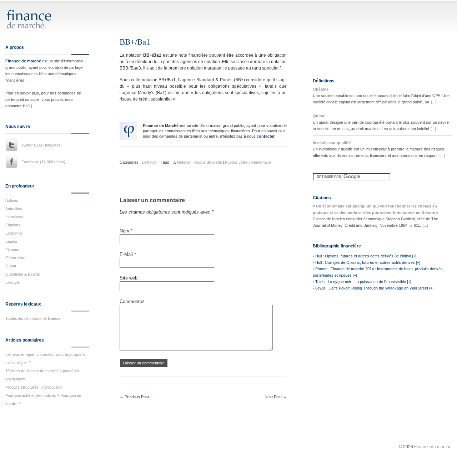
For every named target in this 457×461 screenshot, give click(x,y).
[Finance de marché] (36, 25)
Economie (13, 233)
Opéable (320, 89)
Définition (149, 162)
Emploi (11, 241)
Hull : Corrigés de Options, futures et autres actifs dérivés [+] (367, 262)
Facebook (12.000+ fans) (43, 162)
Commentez (132, 301)
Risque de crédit (208, 162)
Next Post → (276, 397)
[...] (433, 102)
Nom (126, 231)
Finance (12, 249)
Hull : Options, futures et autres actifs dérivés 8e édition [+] (365, 256)
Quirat (319, 116)
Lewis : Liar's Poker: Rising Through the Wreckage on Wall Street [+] (374, 288)
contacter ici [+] (18, 106)
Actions (11, 200)
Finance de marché (23, 61)
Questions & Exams (22, 274)
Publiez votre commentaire (248, 162)
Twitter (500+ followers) (41, 145)
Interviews (14, 217)
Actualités (13, 208)
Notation (184, 162)
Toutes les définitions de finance (32, 318)
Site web (128, 278)
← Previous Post (134, 397)
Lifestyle (12, 282)
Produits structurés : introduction (33, 387)
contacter (266, 136)
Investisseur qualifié (332, 142)
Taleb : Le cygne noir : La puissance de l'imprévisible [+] (363, 282)
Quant (10, 266)
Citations (12, 225)
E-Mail (128, 254)
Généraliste (15, 258)
